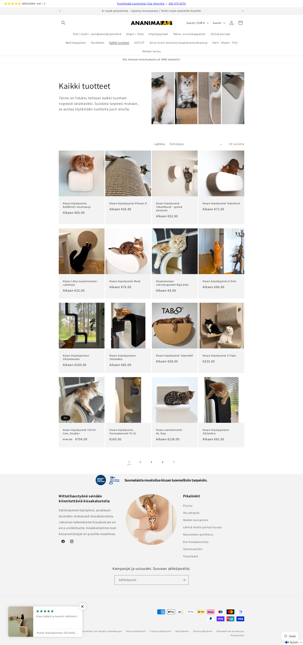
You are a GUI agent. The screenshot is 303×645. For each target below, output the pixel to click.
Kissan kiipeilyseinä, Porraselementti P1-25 (122, 431)
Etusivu (188, 505)
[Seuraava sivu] (173, 461)
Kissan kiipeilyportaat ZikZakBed (122, 357)
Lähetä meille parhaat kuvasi (202, 527)
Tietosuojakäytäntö (160, 631)
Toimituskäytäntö (202, 631)
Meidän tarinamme (195, 520)
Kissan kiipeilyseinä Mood (124, 281)
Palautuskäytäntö (136, 631)
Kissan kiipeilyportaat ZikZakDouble (76, 357)
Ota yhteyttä (191, 513)
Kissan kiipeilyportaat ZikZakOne (216, 431)
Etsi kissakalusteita (196, 542)
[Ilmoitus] (242, 11)
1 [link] (129, 462)
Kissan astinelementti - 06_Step (170, 431)
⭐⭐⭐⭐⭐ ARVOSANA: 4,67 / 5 (24, 3)
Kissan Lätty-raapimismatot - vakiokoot (80, 283)
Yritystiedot (190, 556)
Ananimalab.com (88, 631)
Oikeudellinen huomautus (230, 631)
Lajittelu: (160, 144)
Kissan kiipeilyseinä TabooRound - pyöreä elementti (169, 207)
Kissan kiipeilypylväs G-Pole (219, 281)
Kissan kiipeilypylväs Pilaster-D (128, 203)
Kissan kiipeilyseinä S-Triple (219, 355)
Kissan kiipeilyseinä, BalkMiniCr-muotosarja (77, 205)
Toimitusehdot (193, 549)
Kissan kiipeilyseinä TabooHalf (174, 355)
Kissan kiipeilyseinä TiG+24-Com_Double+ (79, 431)
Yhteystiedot (237, 635)
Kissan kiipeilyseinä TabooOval (221, 203)
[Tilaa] (183, 580)
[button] (63, 22)
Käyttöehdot (182, 631)
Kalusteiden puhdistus (198, 534)
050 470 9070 (177, 3)
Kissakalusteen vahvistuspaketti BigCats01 (172, 283)
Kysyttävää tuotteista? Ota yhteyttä (141, 3)
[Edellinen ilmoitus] (60, 11)
